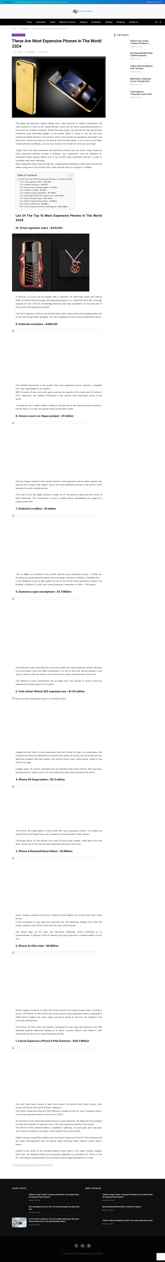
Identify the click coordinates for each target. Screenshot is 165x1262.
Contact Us (133, 22)
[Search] (156, 22)
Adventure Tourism (67, 22)
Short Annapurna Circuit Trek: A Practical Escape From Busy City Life (43, 2)
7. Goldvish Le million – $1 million (34, 190)
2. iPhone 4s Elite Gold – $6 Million (35, 204)
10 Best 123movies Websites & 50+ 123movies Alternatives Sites (141, 67)
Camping (83, 22)
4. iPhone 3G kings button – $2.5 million (37, 198)
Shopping (121, 22)
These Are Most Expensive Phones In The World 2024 (32, 1165)
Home (29, 22)
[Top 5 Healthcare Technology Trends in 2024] (121, 94)
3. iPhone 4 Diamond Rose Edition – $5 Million (39, 201)
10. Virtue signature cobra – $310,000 (36, 182)
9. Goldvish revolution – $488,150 (35, 185)
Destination (96, 22)
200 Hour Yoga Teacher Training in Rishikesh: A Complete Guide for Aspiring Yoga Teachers (141, 42)
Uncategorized (18, 35)
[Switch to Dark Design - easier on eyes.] (160, 22)
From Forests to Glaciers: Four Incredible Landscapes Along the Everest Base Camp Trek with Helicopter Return (54, 1220)
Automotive (41, 22)
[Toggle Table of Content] (69, 175)
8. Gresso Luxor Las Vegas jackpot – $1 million (39, 187)
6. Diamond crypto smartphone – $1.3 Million (39, 193)
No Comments (31, 52)
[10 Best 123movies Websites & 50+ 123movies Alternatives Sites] (121, 69)
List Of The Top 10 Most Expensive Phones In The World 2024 (45, 179)
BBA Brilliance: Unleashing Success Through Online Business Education (140, 80)
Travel (52, 22)
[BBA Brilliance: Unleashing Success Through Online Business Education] (121, 81)
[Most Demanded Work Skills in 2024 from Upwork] (121, 56)
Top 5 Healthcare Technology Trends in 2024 (141, 93)
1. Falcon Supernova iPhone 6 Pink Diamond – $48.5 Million (45, 207)
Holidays (109, 22)
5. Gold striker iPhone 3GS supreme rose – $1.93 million (43, 196)
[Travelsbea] (82, 11)
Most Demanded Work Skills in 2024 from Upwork (141, 54)
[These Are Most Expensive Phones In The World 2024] (59, 87)
